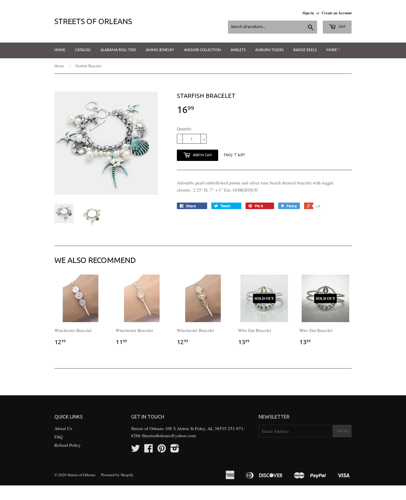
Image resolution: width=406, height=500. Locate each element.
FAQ (58, 437)
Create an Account (337, 12)
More (331, 50)
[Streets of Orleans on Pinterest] (161, 450)
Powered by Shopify (117, 474)
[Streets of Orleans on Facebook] (148, 450)
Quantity (184, 128)
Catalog (83, 50)
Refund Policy (67, 445)
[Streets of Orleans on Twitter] (135, 450)
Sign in (308, 12)
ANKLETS (238, 50)
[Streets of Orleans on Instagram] (174, 450)
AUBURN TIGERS (269, 50)
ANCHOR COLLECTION (202, 50)
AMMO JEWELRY (160, 50)
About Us (63, 428)
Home (59, 50)
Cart (342, 26)
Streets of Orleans (93, 21)
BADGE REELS (305, 50)
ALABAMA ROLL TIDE (118, 50)
